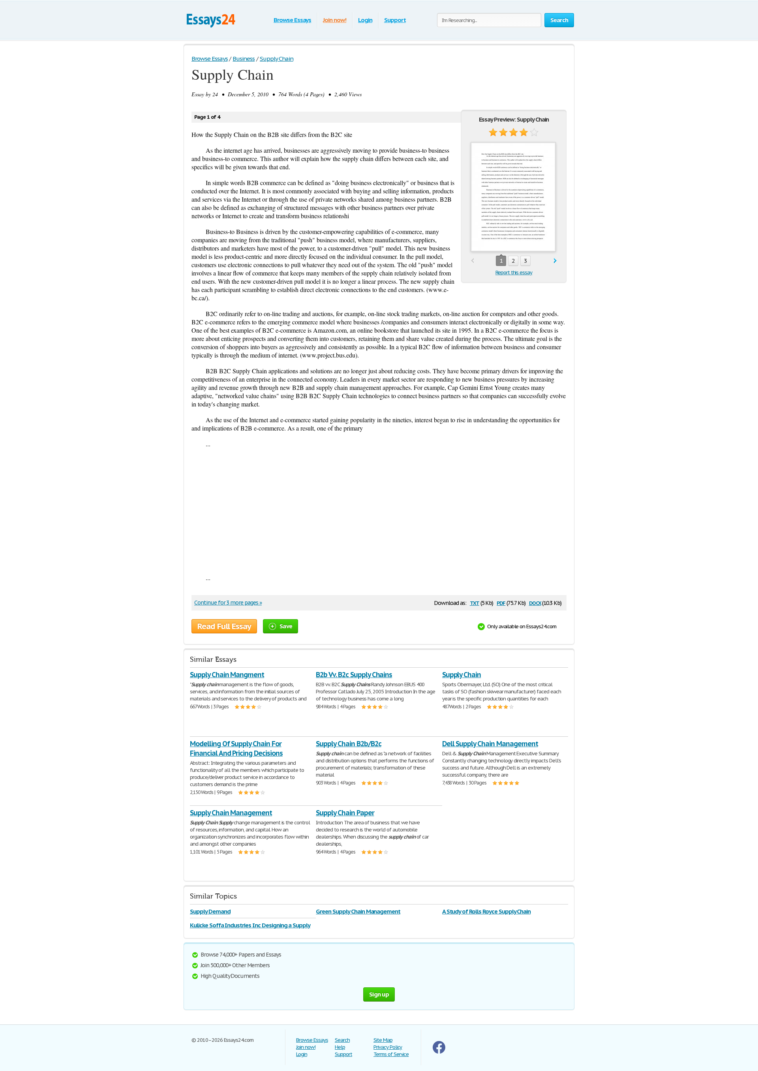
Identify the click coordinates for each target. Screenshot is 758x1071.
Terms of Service (391, 1054)
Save (286, 626)
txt (474, 602)
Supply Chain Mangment (227, 674)
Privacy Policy (387, 1047)
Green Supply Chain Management (358, 911)
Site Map (382, 1040)
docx (535, 602)
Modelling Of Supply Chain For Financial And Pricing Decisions (236, 748)
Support (395, 20)
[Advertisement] (379, 510)
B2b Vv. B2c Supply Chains (354, 674)
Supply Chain (461, 674)
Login (365, 20)
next (555, 261)
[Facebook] (439, 1052)
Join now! (334, 20)
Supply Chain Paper (345, 812)
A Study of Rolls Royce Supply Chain (486, 911)
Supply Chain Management (231, 812)
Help (340, 1047)
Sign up (379, 994)
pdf (501, 602)
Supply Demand (210, 911)
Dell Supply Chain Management (490, 743)
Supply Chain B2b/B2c (348, 743)
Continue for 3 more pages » (228, 602)
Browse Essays (292, 20)
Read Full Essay (224, 626)
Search (342, 1040)
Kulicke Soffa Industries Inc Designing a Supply (250, 925)
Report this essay (513, 272)
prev (472, 261)
